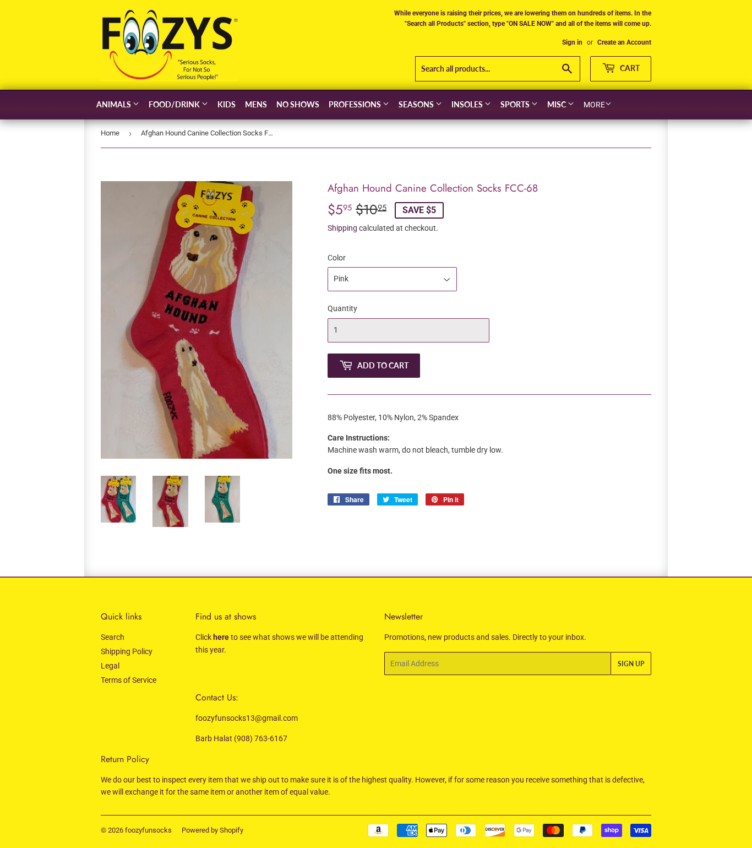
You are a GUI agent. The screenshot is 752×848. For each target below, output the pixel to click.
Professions (356, 104)
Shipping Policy (126, 651)
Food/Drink (175, 104)
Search (112, 637)
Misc (557, 104)
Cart (629, 68)
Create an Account (624, 42)
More (594, 104)
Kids (226, 104)
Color (337, 257)
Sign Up (631, 664)
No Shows (297, 104)
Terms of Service (128, 680)
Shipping (342, 228)
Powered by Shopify (212, 830)
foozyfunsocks (148, 830)
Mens (256, 104)
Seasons (417, 104)
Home (110, 133)
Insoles (467, 104)
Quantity (342, 308)
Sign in (572, 42)
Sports (515, 104)
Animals (114, 104)
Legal (110, 665)
